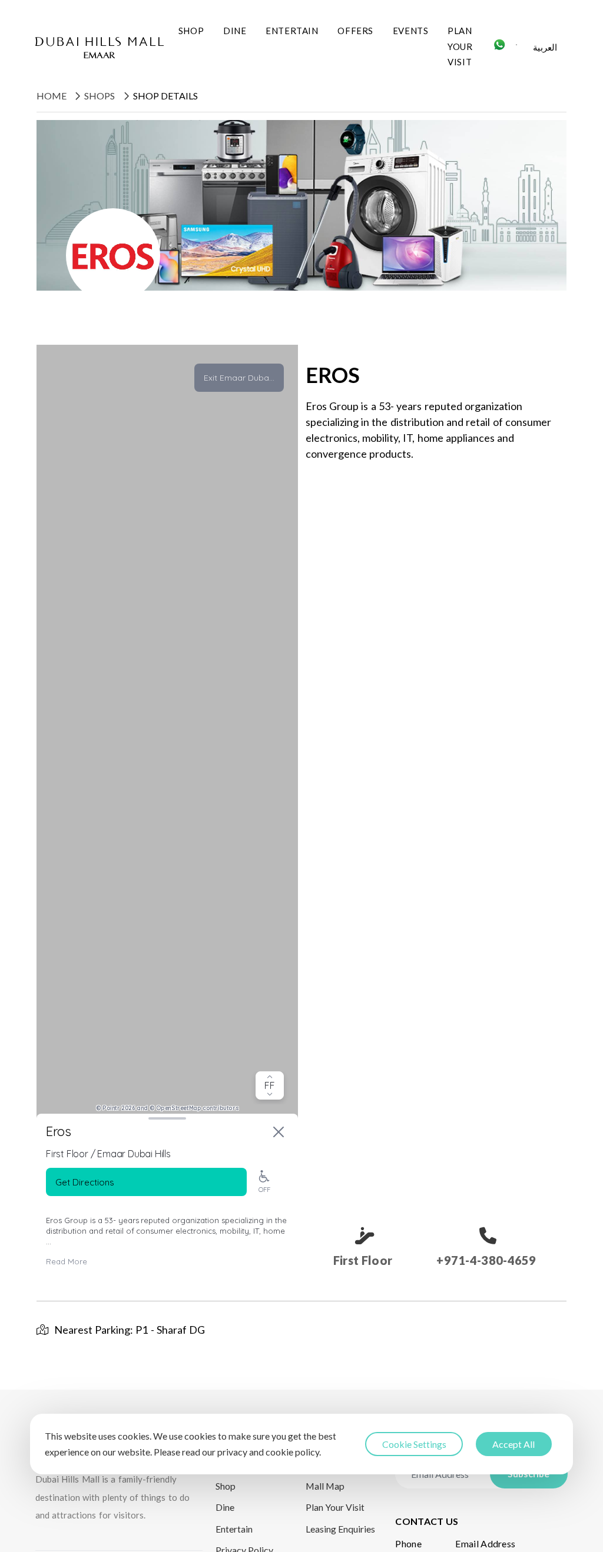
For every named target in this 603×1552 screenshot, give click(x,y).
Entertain (292, 30)
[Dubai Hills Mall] (99, 47)
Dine (234, 30)
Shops (99, 95)
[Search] (516, 48)
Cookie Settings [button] (414, 1444)
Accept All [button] (513, 1444)
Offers (355, 30)
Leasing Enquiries (340, 1528)
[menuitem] (545, 48)
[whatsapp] (499, 48)
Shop (191, 30)
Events (411, 30)
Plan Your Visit (460, 46)
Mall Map (325, 1485)
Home (52, 95)
